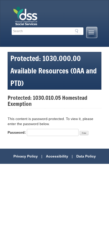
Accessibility (57, 156)
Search (78, 32)
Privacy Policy (25, 156)
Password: (17, 132)
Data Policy (86, 156)
